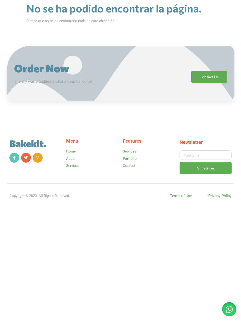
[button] (229, 309)
